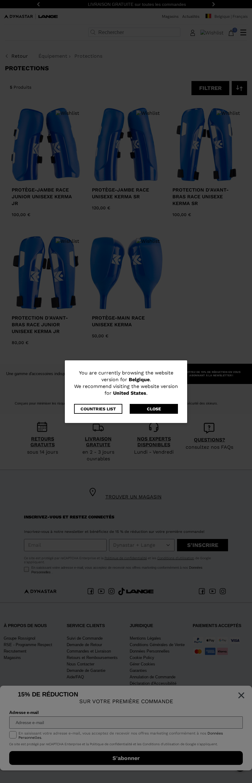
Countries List (98, 408)
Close (154, 408)
